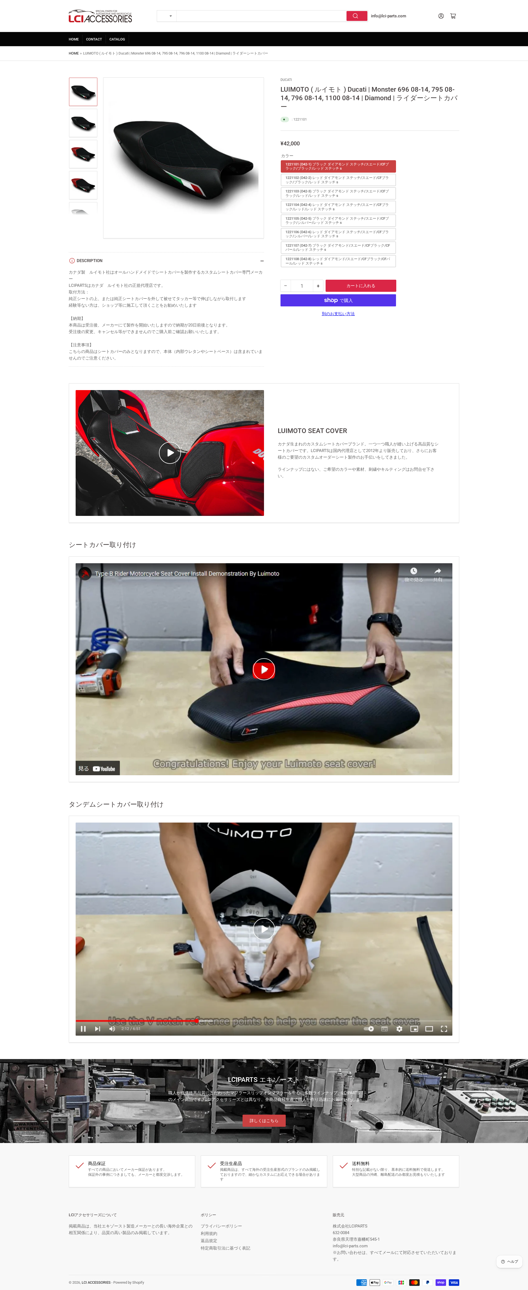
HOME (74, 39)
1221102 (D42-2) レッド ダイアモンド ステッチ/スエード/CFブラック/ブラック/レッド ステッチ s (337, 180)
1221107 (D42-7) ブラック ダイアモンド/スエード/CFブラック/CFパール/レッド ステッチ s (337, 247)
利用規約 (209, 1233)
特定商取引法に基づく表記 (225, 1248)
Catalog (117, 39)
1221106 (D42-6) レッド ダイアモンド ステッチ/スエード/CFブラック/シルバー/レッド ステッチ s (337, 234)
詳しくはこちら (264, 1120)
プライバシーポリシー (221, 1226)
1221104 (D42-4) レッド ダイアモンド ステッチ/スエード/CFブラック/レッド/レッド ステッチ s (337, 207)
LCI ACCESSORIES (96, 1282)
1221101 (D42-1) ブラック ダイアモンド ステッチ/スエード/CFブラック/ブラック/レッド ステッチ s (337, 166)
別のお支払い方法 (338, 313)
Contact (94, 39)
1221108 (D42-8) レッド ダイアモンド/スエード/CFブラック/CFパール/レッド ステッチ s (337, 261)
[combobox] (272, 16)
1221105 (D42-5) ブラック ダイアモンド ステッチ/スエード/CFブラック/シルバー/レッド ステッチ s (337, 220)
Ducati (286, 80)
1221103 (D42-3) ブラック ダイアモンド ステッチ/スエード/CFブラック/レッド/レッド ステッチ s (337, 193)
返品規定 (209, 1240)
